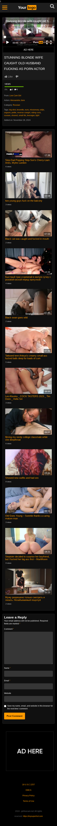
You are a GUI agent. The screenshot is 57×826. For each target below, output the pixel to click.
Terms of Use (28, 801)
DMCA (28, 790)
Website (7, 693)
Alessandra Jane (17, 100)
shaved (14, 115)
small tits (22, 115)
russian (7, 115)
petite (14, 112)
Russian (16, 105)
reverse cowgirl (23, 112)
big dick (12, 110)
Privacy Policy (28, 796)
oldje (42, 110)
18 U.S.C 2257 (28, 784)
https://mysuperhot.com (33, 816)
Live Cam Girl (15, 95)
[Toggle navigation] (5, 7)
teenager (31, 115)
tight (37, 115)
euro (27, 110)
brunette (20, 110)
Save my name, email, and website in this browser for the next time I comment (30, 707)
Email (7, 681)
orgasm (7, 112)
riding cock (36, 112)
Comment (9, 629)
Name (7, 668)
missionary (34, 110)
